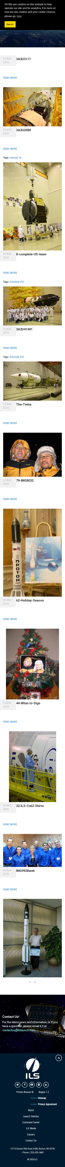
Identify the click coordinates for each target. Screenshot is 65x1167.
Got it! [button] (10, 24)
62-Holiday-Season (30, 600)
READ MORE (10, 77)
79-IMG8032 (24, 480)
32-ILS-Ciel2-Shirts (30, 806)
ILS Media (31, 1128)
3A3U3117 (23, 59)
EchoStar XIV (17, 281)
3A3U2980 (23, 130)
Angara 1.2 (43, 1092)
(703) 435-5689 (37, 1152)
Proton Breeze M (24, 1092)
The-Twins (24, 404)
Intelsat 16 (15, 157)
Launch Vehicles (31, 1116)
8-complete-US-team (31, 254)
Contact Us (31, 1140)
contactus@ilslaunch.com (18, 1030)
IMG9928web (25, 871)
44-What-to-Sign (28, 703)
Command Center (31, 1122)
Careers (31, 1134)
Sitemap (42, 1098)
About (31, 1110)
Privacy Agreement (47, 1104)
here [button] (19, 16)
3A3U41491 (24, 329)
